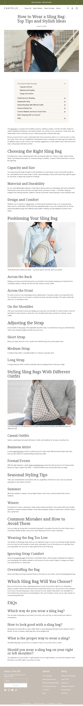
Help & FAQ (65, 679)
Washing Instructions (49, 679)
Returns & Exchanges (68, 676)
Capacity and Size (26, 87)
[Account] (72, 8)
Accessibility (51, 703)
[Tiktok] (16, 690)
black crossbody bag (36, 465)
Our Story (46, 690)
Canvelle (28, 703)
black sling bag (18, 451)
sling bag (13, 129)
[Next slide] (76, 2)
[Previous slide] (5, 2)
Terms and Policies (39, 703)
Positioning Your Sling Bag (26, 98)
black (28, 204)
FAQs (19, 118)
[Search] (68, 8)
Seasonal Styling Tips (24, 108)
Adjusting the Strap (23, 101)
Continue (16, 685)
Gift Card (64, 693)
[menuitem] (58, 8)
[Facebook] (5, 690)
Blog (44, 693)
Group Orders (66, 690)
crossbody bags (19, 558)
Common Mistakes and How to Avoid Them (31, 111)
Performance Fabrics (49, 686)
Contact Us (65, 683)
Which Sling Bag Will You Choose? (28, 115)
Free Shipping (47, 676)
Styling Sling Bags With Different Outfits (30, 105)
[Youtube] (12, 690)
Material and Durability (27, 90)
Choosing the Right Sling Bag (27, 83)
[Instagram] (9, 690)
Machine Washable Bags (51, 683)
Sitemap (59, 703)
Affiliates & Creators (67, 686)
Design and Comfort (26, 93)
